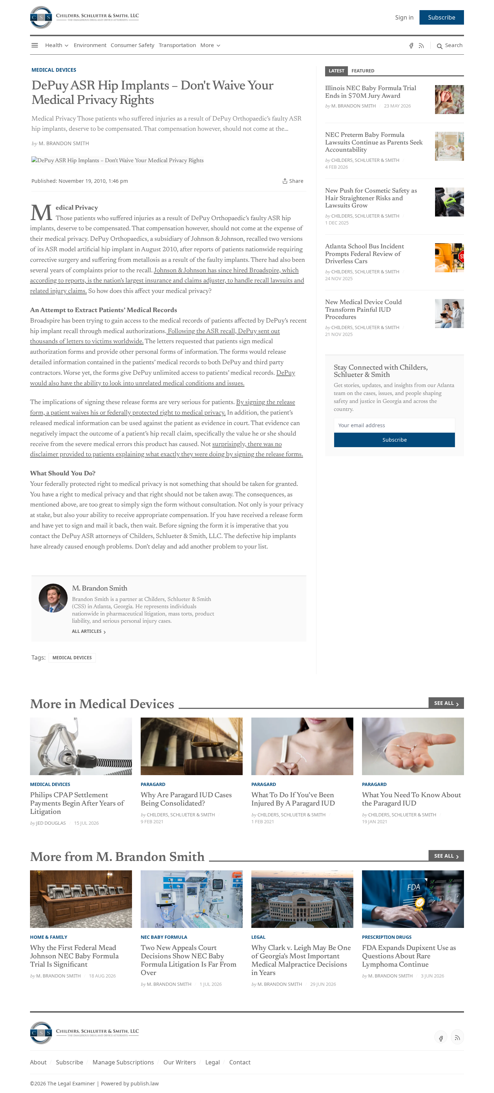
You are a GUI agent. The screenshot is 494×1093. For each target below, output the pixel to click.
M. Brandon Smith (64, 143)
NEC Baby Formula (164, 937)
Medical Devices (53, 69)
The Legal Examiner (71, 1083)
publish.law (145, 1083)
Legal (258, 937)
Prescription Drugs (387, 937)
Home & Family (48, 937)
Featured (363, 70)
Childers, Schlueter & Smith (365, 160)
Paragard (153, 784)
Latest (336, 70)
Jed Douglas (51, 823)
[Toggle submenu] (66, 45)
